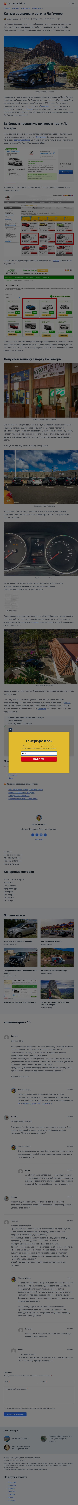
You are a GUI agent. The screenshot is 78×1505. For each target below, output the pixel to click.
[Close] (10, 730)
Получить (39, 759)
